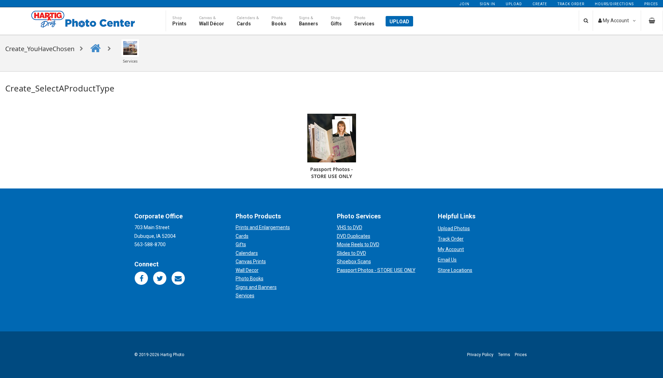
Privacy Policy (480, 354)
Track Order (571, 4)
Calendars (247, 253)
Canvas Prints (251, 261)
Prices (651, 4)
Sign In (487, 4)
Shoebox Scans (354, 261)
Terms (504, 354)
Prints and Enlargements (263, 227)
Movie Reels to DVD (358, 244)
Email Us (447, 260)
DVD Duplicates (353, 236)
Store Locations (455, 270)
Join (464, 4)
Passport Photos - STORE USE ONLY (376, 270)
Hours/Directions (614, 4)
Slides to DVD (351, 253)
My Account (451, 249)
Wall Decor (247, 270)
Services (245, 295)
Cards (242, 236)
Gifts (241, 244)
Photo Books (249, 278)
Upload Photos (454, 228)
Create (539, 4)
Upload (514, 4)
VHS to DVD (349, 227)
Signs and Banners (256, 287)
